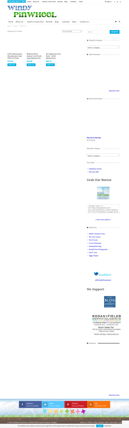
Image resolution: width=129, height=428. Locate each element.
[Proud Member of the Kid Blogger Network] (97, 302)
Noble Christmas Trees (97, 234)
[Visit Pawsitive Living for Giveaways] (103, 72)
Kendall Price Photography (98, 249)
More (81, 1)
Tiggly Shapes (93, 256)
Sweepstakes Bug (95, 246)
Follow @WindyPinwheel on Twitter (103, 272)
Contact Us (84, 22)
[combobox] (103, 46)
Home (29, 1)
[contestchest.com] (93, 382)
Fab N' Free (93, 253)
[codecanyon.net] (107, 382)
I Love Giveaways (95, 243)
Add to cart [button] (12, 64)
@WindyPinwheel (103, 280)
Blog (65, 1)
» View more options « (103, 220)
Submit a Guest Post (49, 1)
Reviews (60, 1)
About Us (36, 1)
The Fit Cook (93, 240)
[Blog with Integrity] (109, 302)
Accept (100, 426)
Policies (90, 422)
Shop (74, 22)
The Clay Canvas (95, 237)
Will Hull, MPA (94, 172)
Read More (107, 426)
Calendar (73, 1)
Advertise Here (114, 91)
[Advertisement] (107, 355)
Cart (120, 422)
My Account (113, 422)
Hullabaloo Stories (95, 169)
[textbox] (103, 48)
